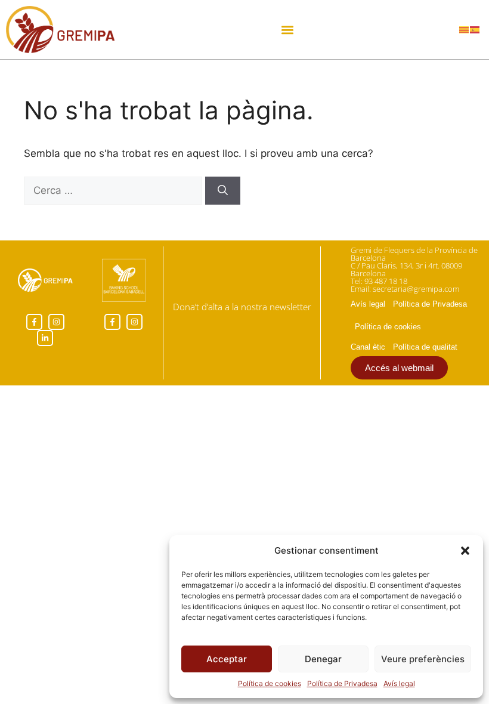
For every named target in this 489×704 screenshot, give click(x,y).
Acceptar (226, 659)
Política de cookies (269, 683)
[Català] (464, 29)
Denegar (323, 659)
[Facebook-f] (34, 322)
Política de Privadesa (342, 683)
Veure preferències (423, 659)
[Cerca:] (114, 190)
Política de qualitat (425, 346)
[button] (465, 551)
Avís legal (399, 683)
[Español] (475, 29)
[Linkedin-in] (45, 338)
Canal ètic (368, 346)
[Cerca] (222, 191)
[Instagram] (56, 322)
